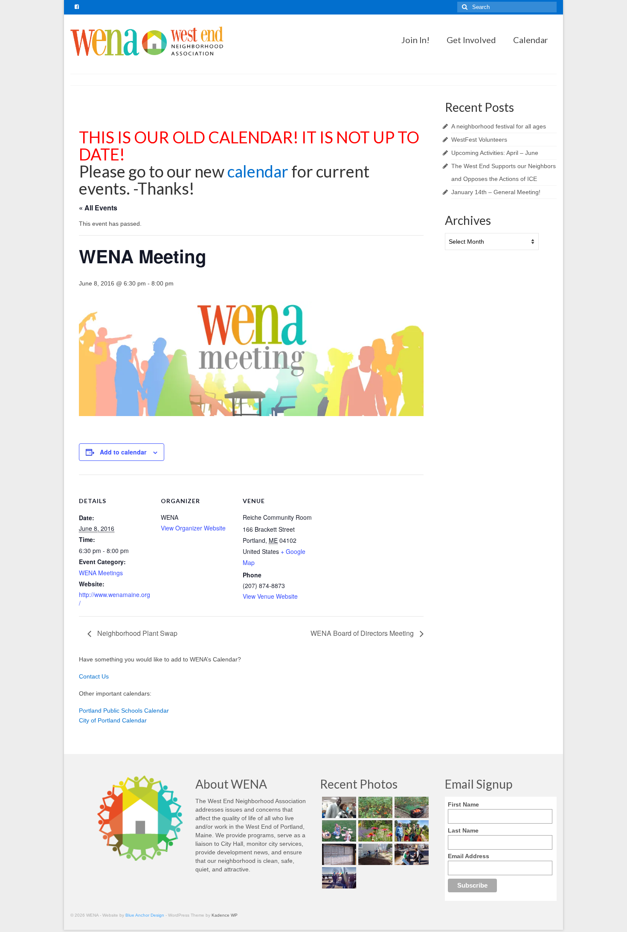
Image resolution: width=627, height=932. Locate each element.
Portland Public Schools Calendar (124, 710)
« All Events (98, 208)
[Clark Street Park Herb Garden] (374, 831)
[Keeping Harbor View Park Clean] (410, 831)
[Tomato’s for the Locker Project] (410, 807)
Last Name (463, 830)
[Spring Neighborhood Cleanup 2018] (410, 854)
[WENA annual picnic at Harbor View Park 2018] (338, 831)
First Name (463, 804)
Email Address (468, 856)
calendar (259, 171)
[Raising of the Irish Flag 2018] (338, 877)
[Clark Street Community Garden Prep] (374, 854)
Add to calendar (123, 452)
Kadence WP (225, 915)
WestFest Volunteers (479, 139)
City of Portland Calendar (113, 720)
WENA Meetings (101, 572)
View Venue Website (270, 596)
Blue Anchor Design (144, 915)
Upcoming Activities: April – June (494, 152)
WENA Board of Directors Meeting (363, 633)
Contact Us (94, 676)
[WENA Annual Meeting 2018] (338, 807)
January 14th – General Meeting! (495, 192)
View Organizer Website (193, 528)
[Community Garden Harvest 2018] (374, 807)
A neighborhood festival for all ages (498, 126)
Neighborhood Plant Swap (136, 633)
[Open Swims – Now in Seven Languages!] (338, 854)
